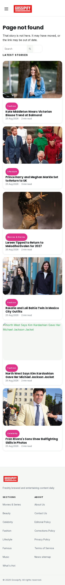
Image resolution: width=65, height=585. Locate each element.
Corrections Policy (44, 530)
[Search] (30, 49)
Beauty (6, 513)
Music (6, 556)
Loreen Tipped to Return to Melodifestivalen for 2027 (24, 244)
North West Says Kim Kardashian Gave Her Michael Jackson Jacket (30, 375)
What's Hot (9, 565)
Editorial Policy (42, 522)
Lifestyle (12, 171)
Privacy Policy (42, 539)
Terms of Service (44, 548)
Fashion (11, 106)
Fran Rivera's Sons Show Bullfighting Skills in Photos (32, 440)
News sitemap (42, 556)
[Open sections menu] (6, 9)
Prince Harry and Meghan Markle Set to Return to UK (32, 178)
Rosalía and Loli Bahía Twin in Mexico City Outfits (32, 309)
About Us (39, 504)
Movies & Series (16, 237)
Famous (7, 548)
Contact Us (40, 513)
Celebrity (12, 433)
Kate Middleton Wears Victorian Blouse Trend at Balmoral (29, 113)
